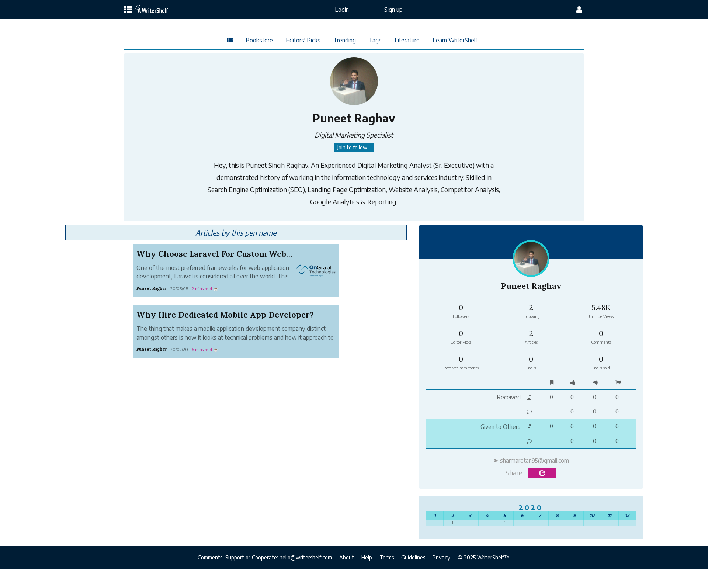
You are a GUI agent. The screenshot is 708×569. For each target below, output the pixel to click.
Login (342, 9)
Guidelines (413, 557)
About (346, 557)
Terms (386, 557)
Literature (407, 40)
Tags (375, 40)
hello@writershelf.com (306, 557)
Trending (344, 40)
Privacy (441, 557)
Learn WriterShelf (455, 40)
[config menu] (579, 9)
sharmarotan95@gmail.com (534, 460)
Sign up (393, 9)
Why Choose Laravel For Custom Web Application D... (243, 254)
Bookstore (259, 40)
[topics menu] (128, 10)
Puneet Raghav (151, 288)
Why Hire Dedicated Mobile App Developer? (225, 314)
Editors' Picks (303, 40)
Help (366, 557)
